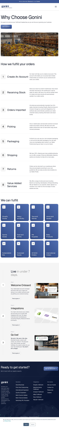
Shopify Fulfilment (38, 385)
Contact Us (50, 387)
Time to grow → (16, 298)
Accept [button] (26, 424)
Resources (50, 390)
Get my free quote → (51, 368)
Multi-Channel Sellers (22, 398)
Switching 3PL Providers (22, 400)
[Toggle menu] (55, 6)
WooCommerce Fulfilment (37, 388)
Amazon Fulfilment (38, 392)
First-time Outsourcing (22, 387)
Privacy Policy (7, 420)
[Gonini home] (7, 6)
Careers (49, 392)
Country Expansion (21, 392)
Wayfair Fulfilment (38, 399)
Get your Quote (51, 385)
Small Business (20, 385)
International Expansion (22, 390)
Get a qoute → (6, 26)
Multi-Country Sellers (21, 395)
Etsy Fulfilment (37, 397)
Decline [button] (32, 424)
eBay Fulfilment (37, 394)
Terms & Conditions (34, 417)
